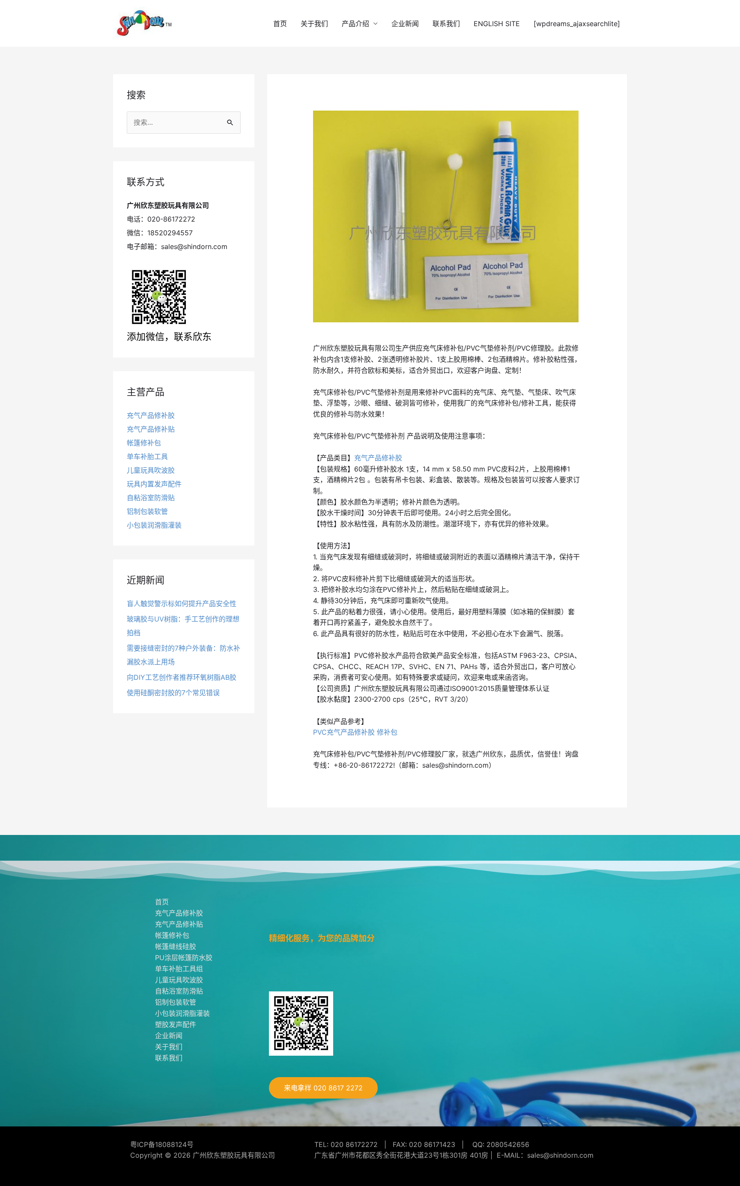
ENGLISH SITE (497, 23)
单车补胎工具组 (179, 968)
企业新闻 (405, 23)
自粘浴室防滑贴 (151, 497)
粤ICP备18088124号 (162, 1144)
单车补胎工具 (147, 456)
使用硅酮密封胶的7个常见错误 (173, 692)
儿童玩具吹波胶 (151, 470)
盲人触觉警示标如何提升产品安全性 (181, 603)
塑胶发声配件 (175, 1024)
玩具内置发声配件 (154, 484)
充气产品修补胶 (151, 415)
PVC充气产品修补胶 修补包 (355, 732)
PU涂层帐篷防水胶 (183, 957)
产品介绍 (355, 23)
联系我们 (446, 23)
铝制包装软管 (147, 511)
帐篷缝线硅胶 (175, 946)
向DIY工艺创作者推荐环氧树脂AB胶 (181, 677)
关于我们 (314, 23)
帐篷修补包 (144, 442)
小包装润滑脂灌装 (154, 525)
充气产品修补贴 (151, 429)
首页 (280, 23)
